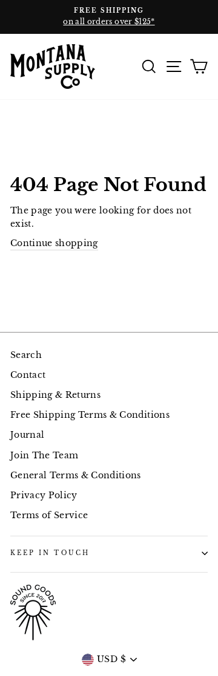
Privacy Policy (44, 495)
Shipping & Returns (55, 395)
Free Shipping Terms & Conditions (90, 415)
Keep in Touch (50, 553)
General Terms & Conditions (75, 475)
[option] (109, 17)
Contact (27, 375)
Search (26, 355)
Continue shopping (54, 243)
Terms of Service (49, 515)
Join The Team (44, 455)
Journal (27, 435)
